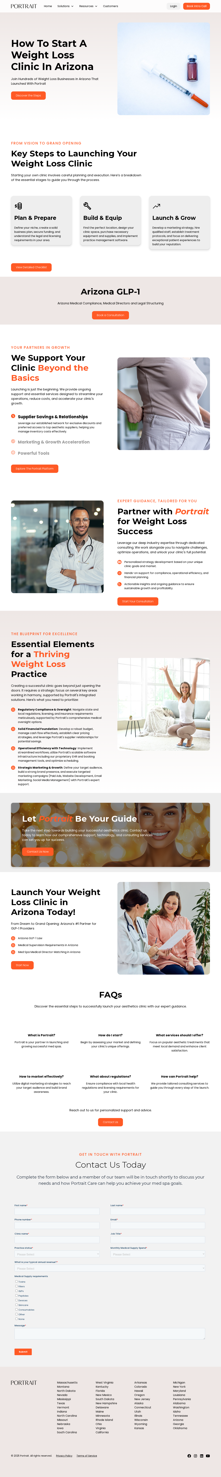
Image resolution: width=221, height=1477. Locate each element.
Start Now (22, 965)
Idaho (177, 1412)
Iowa (60, 1428)
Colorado (140, 1387)
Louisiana (179, 1395)
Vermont (63, 1407)
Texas (61, 1403)
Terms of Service (86, 1455)
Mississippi (64, 1399)
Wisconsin (141, 1420)
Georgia (178, 1424)
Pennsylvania (182, 1399)
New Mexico (104, 1395)
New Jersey (142, 1399)
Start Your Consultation (137, 601)
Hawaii (138, 1391)
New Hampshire (106, 1403)
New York (179, 1387)
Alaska (138, 1403)
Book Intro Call (196, 6)
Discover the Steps (28, 95)
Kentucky (102, 1387)
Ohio (99, 1424)
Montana (63, 1387)
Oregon (139, 1395)
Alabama (179, 1403)
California (102, 1432)
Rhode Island (104, 1420)
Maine (100, 1412)
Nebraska (63, 1424)
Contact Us (110, 1122)
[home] (24, 6)
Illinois (138, 1416)
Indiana (62, 1412)
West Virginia (104, 1383)
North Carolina (67, 1416)
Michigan (179, 1383)
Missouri (62, 1420)
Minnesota (103, 1416)
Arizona (178, 1420)
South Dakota (105, 1399)
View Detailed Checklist (31, 267)
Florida (100, 1391)
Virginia (100, 1428)
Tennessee (180, 1416)
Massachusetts (67, 1383)
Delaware (102, 1407)
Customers (110, 6)
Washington (181, 1407)
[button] (65, 6)
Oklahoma (180, 1428)
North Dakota (66, 1391)
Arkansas (140, 1383)
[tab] (57, 423)
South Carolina (67, 1432)
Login (173, 6)
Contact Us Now (38, 852)
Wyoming (140, 1424)
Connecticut (142, 1407)
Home (48, 6)
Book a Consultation (110, 315)
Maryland (179, 1391)
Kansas (139, 1428)
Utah (137, 1412)
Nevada (62, 1395)
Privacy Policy (64, 1455)
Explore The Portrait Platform (35, 469)
